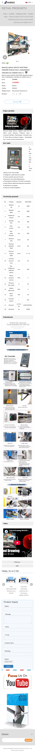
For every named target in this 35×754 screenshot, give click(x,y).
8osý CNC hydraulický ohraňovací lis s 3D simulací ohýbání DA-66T (23, 591)
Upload (7, 659)
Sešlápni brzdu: (6, 91)
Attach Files (8, 661)
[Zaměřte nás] (17, 681)
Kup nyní (16, 102)
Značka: (4, 88)
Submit (8, 666)
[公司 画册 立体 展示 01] (17, 709)
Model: (4, 85)
